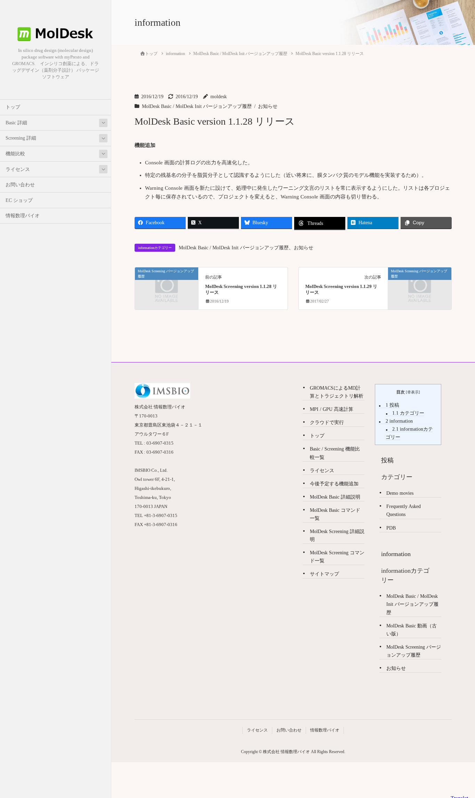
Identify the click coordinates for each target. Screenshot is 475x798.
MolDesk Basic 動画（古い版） (411, 629)
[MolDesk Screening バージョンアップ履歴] (166, 286)
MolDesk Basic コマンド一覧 (335, 514)
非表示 (413, 392)
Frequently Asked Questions (403, 510)
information (399, 421)
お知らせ (267, 106)
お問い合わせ (20, 184)
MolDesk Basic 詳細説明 (335, 497)
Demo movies (399, 493)
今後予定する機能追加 (334, 483)
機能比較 (15, 153)
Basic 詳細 (16, 122)
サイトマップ (324, 574)
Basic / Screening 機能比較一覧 (335, 453)
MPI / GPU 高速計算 (331, 409)
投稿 (392, 405)
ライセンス (18, 169)
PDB (391, 528)
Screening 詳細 (21, 138)
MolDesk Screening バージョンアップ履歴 (413, 651)
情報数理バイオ (23, 215)
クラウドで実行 (327, 422)
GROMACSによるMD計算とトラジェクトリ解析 (336, 392)
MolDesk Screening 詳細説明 (337, 535)
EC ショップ (19, 200)
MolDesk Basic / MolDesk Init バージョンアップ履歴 (197, 106)
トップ (13, 107)
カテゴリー (408, 413)
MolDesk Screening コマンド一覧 (337, 556)
